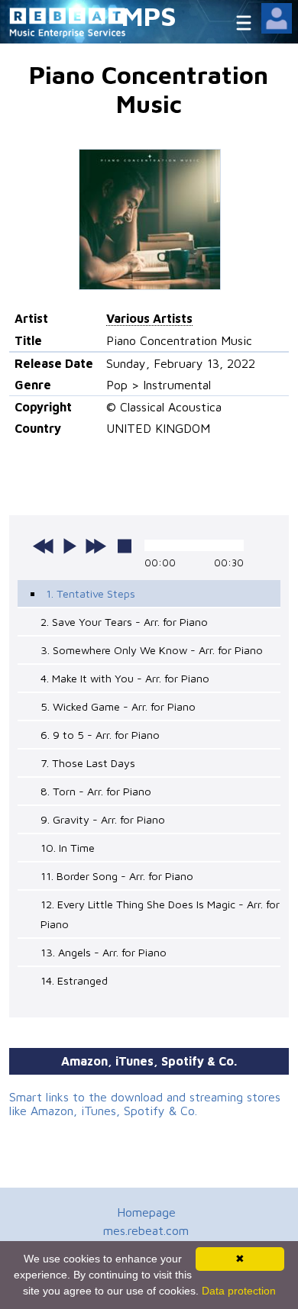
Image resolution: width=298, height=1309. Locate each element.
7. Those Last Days (87, 762)
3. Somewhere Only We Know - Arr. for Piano (151, 649)
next (95, 545)
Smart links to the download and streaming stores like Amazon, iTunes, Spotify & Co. (144, 1103)
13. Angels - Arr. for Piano (103, 952)
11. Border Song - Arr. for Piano (116, 875)
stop (124, 545)
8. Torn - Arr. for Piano (95, 791)
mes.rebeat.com (146, 1230)
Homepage (146, 1212)
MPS (149, 15)
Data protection (239, 1291)
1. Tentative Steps (90, 593)
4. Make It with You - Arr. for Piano (124, 678)
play (69, 545)
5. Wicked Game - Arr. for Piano (118, 706)
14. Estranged (74, 980)
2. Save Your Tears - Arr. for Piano (124, 621)
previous (43, 545)
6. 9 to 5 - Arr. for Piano (100, 734)
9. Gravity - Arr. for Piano (102, 819)
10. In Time (67, 847)
